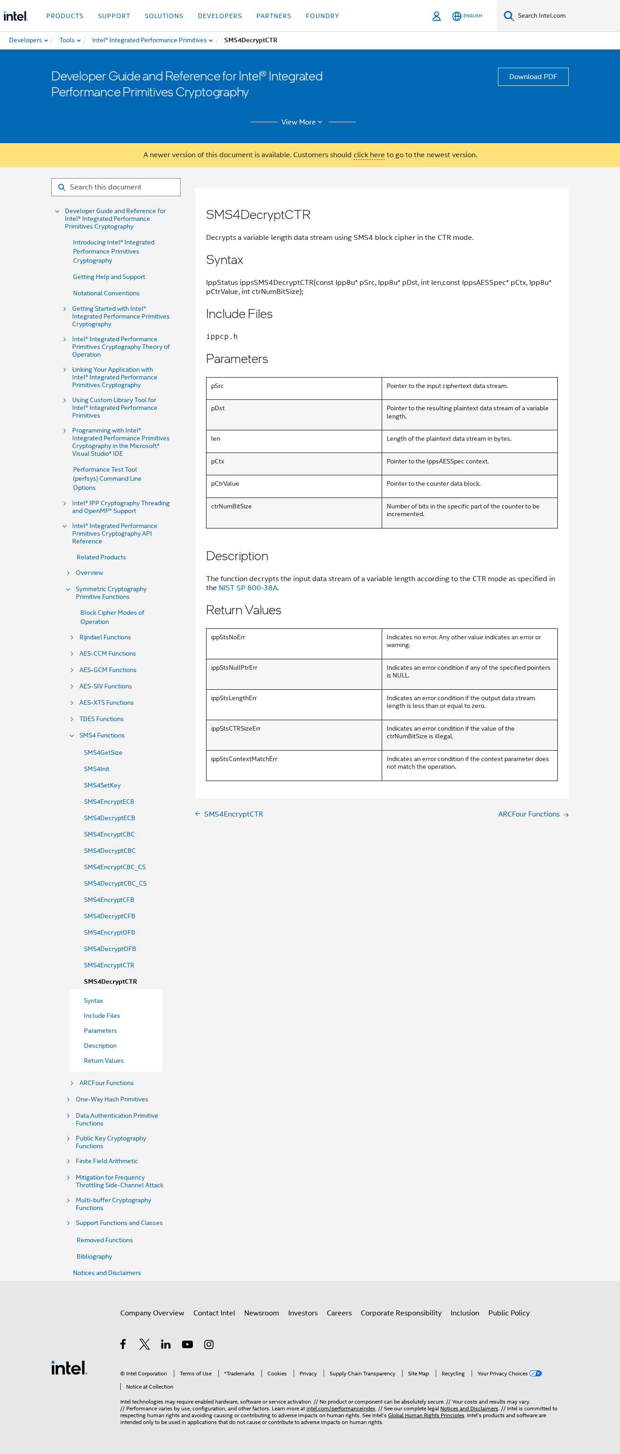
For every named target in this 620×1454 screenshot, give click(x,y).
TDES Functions (101, 719)
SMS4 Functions (102, 735)
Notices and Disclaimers (107, 1273)
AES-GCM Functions (108, 670)
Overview (89, 573)
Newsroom (261, 1313)
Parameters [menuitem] (100, 1030)
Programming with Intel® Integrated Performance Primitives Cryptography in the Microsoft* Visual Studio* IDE (121, 442)
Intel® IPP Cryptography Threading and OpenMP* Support (121, 507)
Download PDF (533, 76)
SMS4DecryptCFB (109, 916)
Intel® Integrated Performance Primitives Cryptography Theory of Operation (121, 347)
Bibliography (94, 1256)
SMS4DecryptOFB (110, 949)
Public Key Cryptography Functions (111, 1142)
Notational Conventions (106, 293)
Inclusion (465, 1313)
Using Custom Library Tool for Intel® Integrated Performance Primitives (114, 407)
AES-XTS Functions (106, 703)
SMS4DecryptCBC (110, 851)
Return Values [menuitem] (104, 1060)
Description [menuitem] (100, 1045)
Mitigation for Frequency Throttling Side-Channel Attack (119, 1181)
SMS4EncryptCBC (109, 834)
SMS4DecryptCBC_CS (115, 883)
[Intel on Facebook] (124, 1346)
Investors (303, 1313)
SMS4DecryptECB (109, 818)
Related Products (101, 557)
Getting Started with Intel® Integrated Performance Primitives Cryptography (121, 316)
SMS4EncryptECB (109, 801)
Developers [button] (220, 16)
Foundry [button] (323, 16)
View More (298, 122)
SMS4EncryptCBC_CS (115, 867)
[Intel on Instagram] (209, 1346)
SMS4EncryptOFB (109, 932)
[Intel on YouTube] (188, 1346)
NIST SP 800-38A (248, 588)
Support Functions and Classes (119, 1223)
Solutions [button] (164, 16)
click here (369, 154)
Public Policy (509, 1313)
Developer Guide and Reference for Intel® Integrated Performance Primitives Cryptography (115, 218)
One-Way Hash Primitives (112, 1099)
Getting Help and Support (109, 277)
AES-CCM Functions (107, 653)
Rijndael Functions (105, 637)
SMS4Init (96, 769)
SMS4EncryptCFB (109, 900)
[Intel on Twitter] (145, 1346)
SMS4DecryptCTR (110, 981)
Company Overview (152, 1313)
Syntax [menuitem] (93, 1000)
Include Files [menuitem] (102, 1015)
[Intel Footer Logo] (69, 1367)
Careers (339, 1313)
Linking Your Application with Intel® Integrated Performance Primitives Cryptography (114, 377)
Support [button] (114, 16)
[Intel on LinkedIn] (166, 1346)
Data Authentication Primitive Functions (117, 1119)
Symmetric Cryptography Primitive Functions (111, 593)
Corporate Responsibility (401, 1313)
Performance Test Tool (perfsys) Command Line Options (107, 478)
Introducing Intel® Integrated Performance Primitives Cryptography (113, 251)
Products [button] (65, 16)
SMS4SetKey (102, 785)
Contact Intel (214, 1313)
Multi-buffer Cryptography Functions (113, 1204)
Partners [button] (273, 16)
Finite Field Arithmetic (107, 1161)
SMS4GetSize (103, 752)
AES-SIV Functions (105, 686)
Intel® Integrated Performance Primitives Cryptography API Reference (114, 533)
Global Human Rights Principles (426, 1415)
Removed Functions (105, 1240)
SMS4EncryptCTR (109, 965)
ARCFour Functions (106, 1083)
